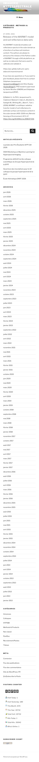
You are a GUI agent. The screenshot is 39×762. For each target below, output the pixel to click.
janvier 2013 (8, 601)
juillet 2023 (7, 303)
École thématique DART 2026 (14, 179)
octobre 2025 (8, 215)
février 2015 (8, 534)
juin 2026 (7, 192)
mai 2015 (6, 525)
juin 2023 (7, 308)
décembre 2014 (9, 543)
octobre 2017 (8, 441)
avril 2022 (7, 339)
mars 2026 (7, 201)
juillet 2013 (7, 592)
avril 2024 (7, 277)
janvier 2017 (8, 467)
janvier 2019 (8, 405)
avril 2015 (7, 530)
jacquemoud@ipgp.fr (12, 84)
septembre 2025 (9, 219)
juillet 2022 (7, 334)
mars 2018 (7, 423)
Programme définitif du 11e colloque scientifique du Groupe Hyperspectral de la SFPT (18, 161)
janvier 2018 (8, 432)
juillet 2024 (7, 268)
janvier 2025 (8, 241)
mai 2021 (6, 352)
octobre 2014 (8, 552)
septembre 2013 (9, 583)
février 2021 (8, 365)
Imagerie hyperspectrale (17, 5)
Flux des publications (11, 663)
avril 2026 (7, 197)
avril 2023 (7, 312)
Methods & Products (11, 627)
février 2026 (8, 206)
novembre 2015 (9, 507)
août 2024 (7, 263)
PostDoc (6, 636)
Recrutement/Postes (11, 641)
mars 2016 (7, 490)
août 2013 (7, 587)
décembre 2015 (9, 503)
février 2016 (8, 494)
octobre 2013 (8, 578)
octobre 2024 (8, 254)
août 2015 (7, 512)
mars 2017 (7, 459)
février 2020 (8, 392)
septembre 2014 (9, 556)
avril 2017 (7, 454)
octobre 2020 (8, 374)
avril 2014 (7, 569)
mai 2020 (7, 383)
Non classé (7, 632)
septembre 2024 (9, 259)
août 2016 (7, 476)
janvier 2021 (8, 370)
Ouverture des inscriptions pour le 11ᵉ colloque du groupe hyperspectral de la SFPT (18, 171)
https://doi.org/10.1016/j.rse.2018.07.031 (18, 119)
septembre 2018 (9, 414)
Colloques (7, 618)
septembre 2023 (9, 299)
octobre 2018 (8, 410)
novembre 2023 (9, 290)
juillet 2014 (7, 561)
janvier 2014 (8, 574)
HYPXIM (6, 623)
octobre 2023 (8, 294)
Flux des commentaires (12, 667)
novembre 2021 (9, 348)
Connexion (7, 659)
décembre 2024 (9, 246)
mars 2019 (7, 401)
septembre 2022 (9, 330)
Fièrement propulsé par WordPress (15, 757)
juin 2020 (7, 379)
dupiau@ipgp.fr (9, 87)
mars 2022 (7, 343)
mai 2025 (7, 223)
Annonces (7, 614)
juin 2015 (6, 521)
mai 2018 (6, 419)
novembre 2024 (9, 250)
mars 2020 (7, 387)
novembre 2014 (9, 547)
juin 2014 (6, 565)
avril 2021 (7, 356)
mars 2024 (7, 281)
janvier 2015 (8, 538)
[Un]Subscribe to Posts (12, 676)
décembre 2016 (9, 472)
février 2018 (8, 427)
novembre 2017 (9, 436)
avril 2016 (7, 485)
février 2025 (8, 237)
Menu (21, 17)
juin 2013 (6, 596)
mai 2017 (6, 450)
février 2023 (8, 321)
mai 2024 (7, 272)
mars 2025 (7, 232)
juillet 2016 (7, 481)
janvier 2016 (8, 498)
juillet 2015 (7, 516)
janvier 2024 (8, 285)
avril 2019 (7, 396)
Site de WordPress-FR (11, 672)
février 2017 (8, 463)
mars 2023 (7, 317)
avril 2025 (7, 228)
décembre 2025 (9, 210)
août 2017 (7, 445)
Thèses (6, 645)
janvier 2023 (8, 325)
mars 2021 (7, 361)
